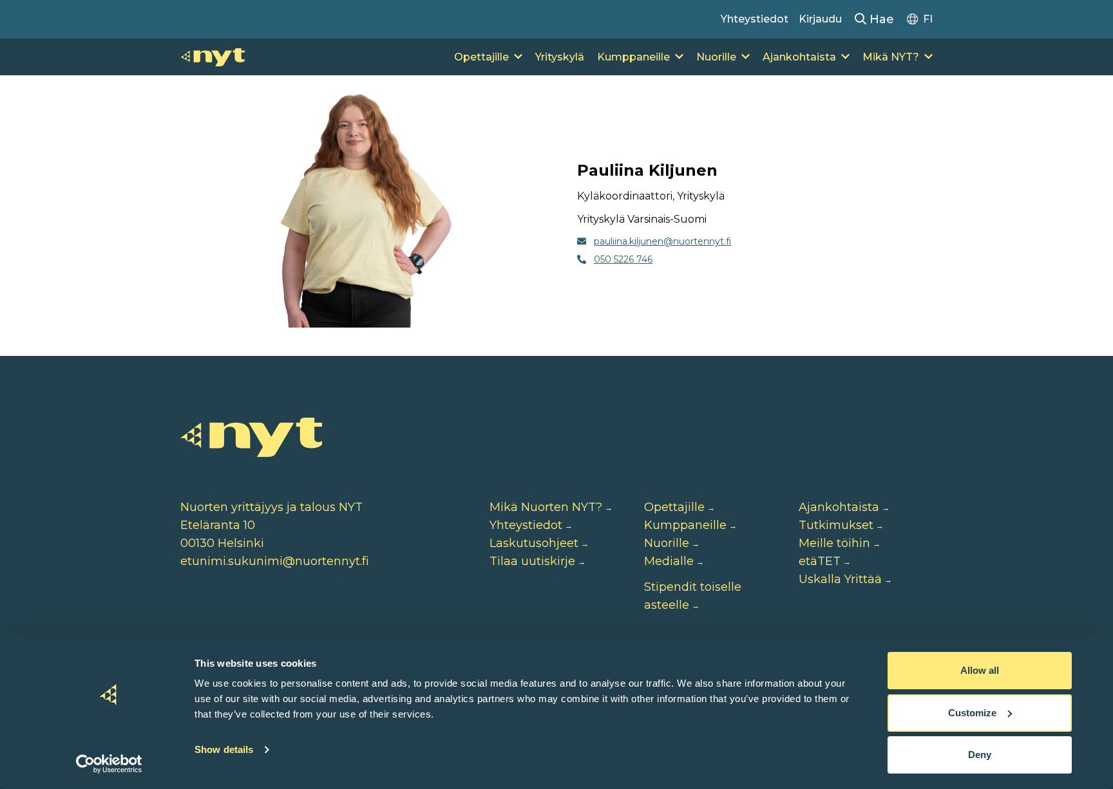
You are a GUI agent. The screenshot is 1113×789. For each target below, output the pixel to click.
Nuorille (716, 57)
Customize (972, 712)
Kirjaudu (820, 19)
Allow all (979, 670)
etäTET (820, 561)
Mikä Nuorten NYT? (546, 507)
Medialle (669, 561)
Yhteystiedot (754, 19)
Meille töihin (834, 543)
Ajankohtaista (799, 57)
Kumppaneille (633, 57)
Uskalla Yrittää (840, 579)
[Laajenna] (518, 57)
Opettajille (481, 57)
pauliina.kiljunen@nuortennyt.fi (662, 241)
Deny (979, 754)
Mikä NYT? (890, 57)
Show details (224, 749)
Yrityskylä (559, 57)
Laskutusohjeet (534, 543)
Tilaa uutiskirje (532, 561)
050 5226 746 (623, 259)
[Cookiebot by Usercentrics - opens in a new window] (109, 764)
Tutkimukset (836, 525)
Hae (880, 19)
